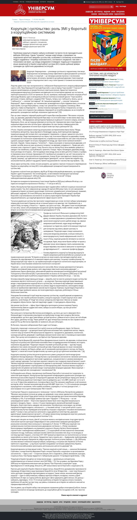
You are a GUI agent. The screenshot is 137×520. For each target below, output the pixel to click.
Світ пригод (98, 12)
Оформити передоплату (101, 116)
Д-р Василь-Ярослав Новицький (106, 103)
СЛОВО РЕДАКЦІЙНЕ (97, 79)
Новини (94, 14)
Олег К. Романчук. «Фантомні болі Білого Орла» (106, 150)
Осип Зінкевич (103, 109)
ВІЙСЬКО (93, 92)
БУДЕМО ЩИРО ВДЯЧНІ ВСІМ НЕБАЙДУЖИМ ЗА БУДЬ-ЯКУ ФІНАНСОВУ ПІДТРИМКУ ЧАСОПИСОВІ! (107, 127)
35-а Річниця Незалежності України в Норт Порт (106, 132)
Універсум (89, 12)
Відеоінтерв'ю (119, 14)
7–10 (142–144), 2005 (38, 19)
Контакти (43, 2)
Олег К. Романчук (29, 38)
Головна (15, 2)
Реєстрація (123, 6)
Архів (113, 12)
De (122, 2)
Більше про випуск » (97, 112)
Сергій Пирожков (103, 92)
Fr (121, 2)
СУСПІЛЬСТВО (94, 98)
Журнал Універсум (24, 19)
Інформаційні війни (105, 14)
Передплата (50, 2)
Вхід (117, 6)
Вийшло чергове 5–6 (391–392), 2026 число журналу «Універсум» (105, 155)
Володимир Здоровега (108, 98)
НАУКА (92, 103)
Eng (119, 2)
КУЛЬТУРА (93, 109)
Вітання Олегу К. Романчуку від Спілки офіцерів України (106, 145)
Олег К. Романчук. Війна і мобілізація (102, 163)
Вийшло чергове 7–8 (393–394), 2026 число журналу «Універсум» (105, 136)
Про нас (22, 2)
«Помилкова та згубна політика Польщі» (104, 141)
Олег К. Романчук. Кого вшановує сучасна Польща (107, 160)
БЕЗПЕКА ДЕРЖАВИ (96, 85)
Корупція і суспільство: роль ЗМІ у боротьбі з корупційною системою (34, 22)
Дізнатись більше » (96, 168)
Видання (107, 12)
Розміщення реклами (32, 2)
